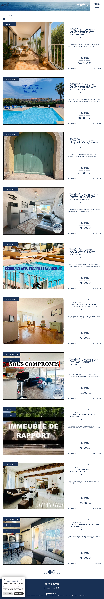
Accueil (5, 15)
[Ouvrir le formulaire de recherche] (78, 5)
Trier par (85, 19)
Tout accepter (18, 593)
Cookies (84, 595)
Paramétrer (8, 593)
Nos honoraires (48, 595)
